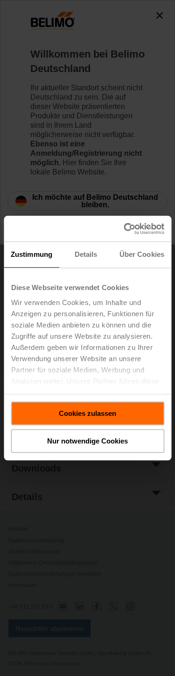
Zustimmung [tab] (31, 254)
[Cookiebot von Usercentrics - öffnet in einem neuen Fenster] (124, 229)
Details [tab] (86, 254)
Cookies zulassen (87, 413)
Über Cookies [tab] (141, 254)
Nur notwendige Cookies (87, 441)
